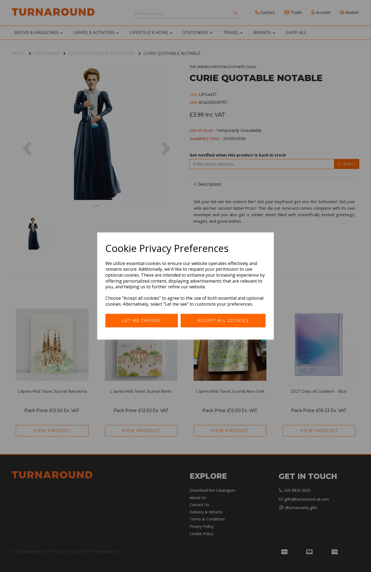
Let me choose (141, 320)
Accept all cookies (223, 320)
